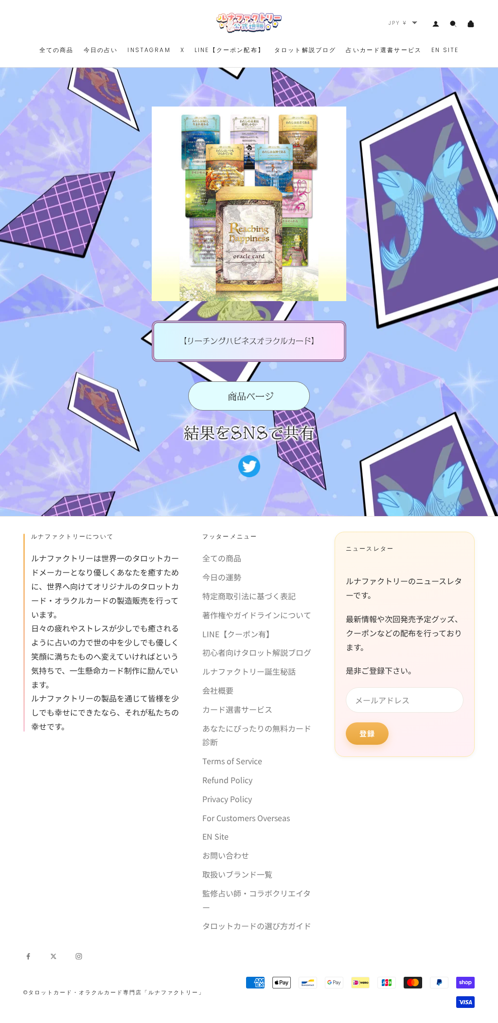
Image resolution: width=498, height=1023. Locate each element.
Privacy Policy (227, 799)
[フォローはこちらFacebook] (28, 955)
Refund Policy (227, 780)
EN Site (215, 836)
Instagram (148, 50)
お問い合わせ (225, 855)
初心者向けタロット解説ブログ (256, 652)
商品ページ (249, 396)
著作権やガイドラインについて (256, 615)
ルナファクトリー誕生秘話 (249, 671)
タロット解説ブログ (305, 50)
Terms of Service (232, 761)
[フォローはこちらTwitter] (53, 955)
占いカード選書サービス (384, 50)
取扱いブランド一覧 (237, 874)
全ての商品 (56, 50)
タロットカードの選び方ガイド (256, 926)
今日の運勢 (221, 577)
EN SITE (445, 50)
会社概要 (217, 690)
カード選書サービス (237, 709)
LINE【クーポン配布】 (230, 50)
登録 (367, 733)
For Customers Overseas (246, 818)
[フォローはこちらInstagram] (79, 955)
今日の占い (101, 50)
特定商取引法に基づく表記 (249, 596)
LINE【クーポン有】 (238, 634)
